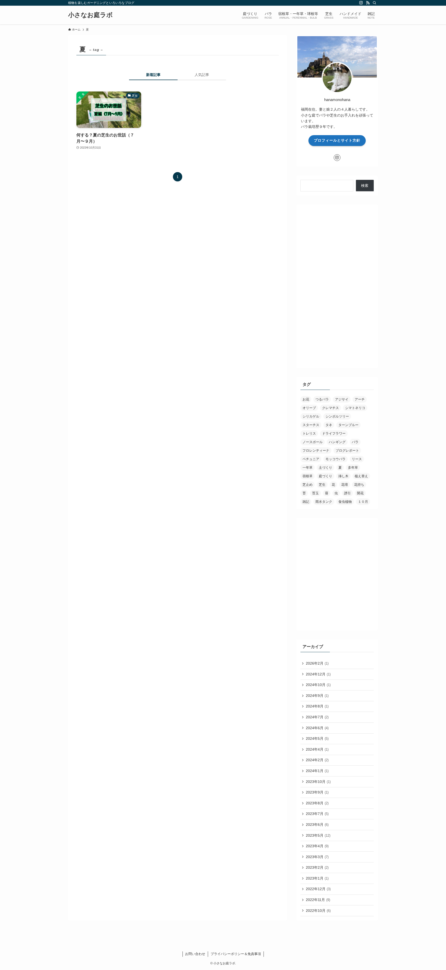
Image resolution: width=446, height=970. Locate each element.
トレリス (309, 433)
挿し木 (343, 476)
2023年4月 (317, 846)
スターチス (310, 425)
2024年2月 (317, 760)
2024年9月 (317, 696)
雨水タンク (323, 502)
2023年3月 (317, 857)
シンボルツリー (337, 416)
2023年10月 (318, 782)
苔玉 (315, 493)
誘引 (347, 493)
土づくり (325, 467)
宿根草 (307, 476)
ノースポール (312, 442)
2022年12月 (318, 889)
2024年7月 (317, 717)
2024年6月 (317, 728)
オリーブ (309, 408)
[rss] (367, 3)
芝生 (322, 485)
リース (357, 459)
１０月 (363, 502)
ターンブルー (348, 425)
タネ (328, 425)
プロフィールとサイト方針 (337, 140)
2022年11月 (318, 900)
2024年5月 (317, 738)
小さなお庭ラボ (90, 15)
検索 (364, 185)
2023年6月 (317, 824)
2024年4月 (317, 749)
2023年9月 (317, 792)
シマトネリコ (355, 408)
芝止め (307, 485)
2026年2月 (317, 663)
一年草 (307, 467)
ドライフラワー (334, 433)
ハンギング (337, 442)
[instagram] (361, 3)
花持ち (359, 485)
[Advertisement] (337, 286)
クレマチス (330, 408)
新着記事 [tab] (153, 75)
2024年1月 (317, 771)
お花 (305, 399)
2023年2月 (317, 867)
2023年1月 (317, 878)
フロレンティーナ (315, 450)
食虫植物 (345, 502)
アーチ (360, 399)
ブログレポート (347, 450)
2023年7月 (317, 814)
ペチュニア (310, 459)
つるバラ (322, 399)
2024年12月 (318, 674)
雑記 (305, 502)
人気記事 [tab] (202, 75)
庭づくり (325, 476)
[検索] (374, 3)
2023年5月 (318, 835)
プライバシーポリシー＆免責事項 (236, 954)
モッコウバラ (335, 459)
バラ (355, 442)
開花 (360, 493)
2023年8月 (317, 803)
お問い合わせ (195, 954)
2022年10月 (318, 911)
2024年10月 (318, 685)
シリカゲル (310, 416)
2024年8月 (317, 706)
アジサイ (341, 399)
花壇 (344, 485)
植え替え (361, 476)
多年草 (353, 467)
